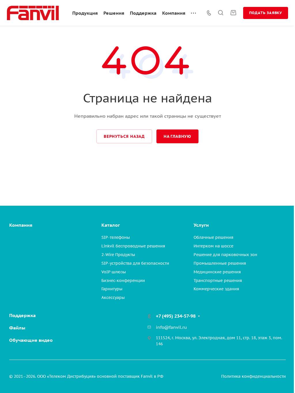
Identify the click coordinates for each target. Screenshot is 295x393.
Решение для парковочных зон (225, 254)
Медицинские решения (217, 271)
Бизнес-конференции (123, 280)
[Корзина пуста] (233, 13)
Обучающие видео (31, 340)
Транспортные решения (218, 280)
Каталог (110, 225)
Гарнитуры (111, 288)
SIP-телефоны (115, 237)
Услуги (201, 225)
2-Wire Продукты (118, 254)
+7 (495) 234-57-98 (176, 316)
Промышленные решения (220, 263)
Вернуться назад (124, 136)
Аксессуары (113, 297)
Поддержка (22, 315)
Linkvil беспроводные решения (133, 246)
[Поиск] (220, 13)
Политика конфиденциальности (253, 376)
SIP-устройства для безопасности (135, 263)
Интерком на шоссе (213, 246)
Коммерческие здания (216, 288)
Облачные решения (213, 237)
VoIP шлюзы (113, 271)
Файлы (17, 328)
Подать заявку (265, 12)
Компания (20, 225)
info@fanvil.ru (171, 327)
